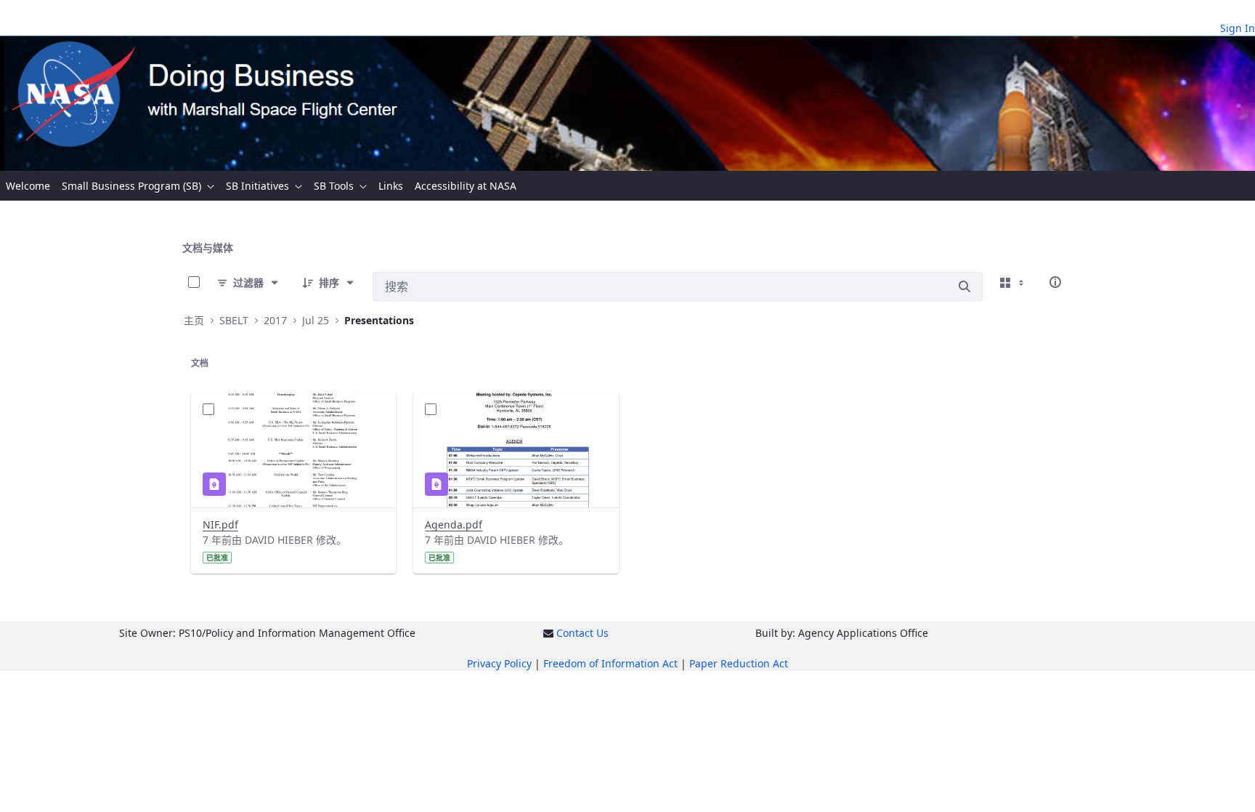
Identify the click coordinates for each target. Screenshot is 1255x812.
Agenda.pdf (453, 524)
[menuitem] (28, 186)
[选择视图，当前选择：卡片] (1013, 282)
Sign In (1237, 28)
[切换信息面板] (1055, 282)
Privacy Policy (499, 663)
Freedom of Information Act (610, 663)
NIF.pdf (220, 524)
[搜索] (964, 286)
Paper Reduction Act (738, 663)
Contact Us (582, 633)
